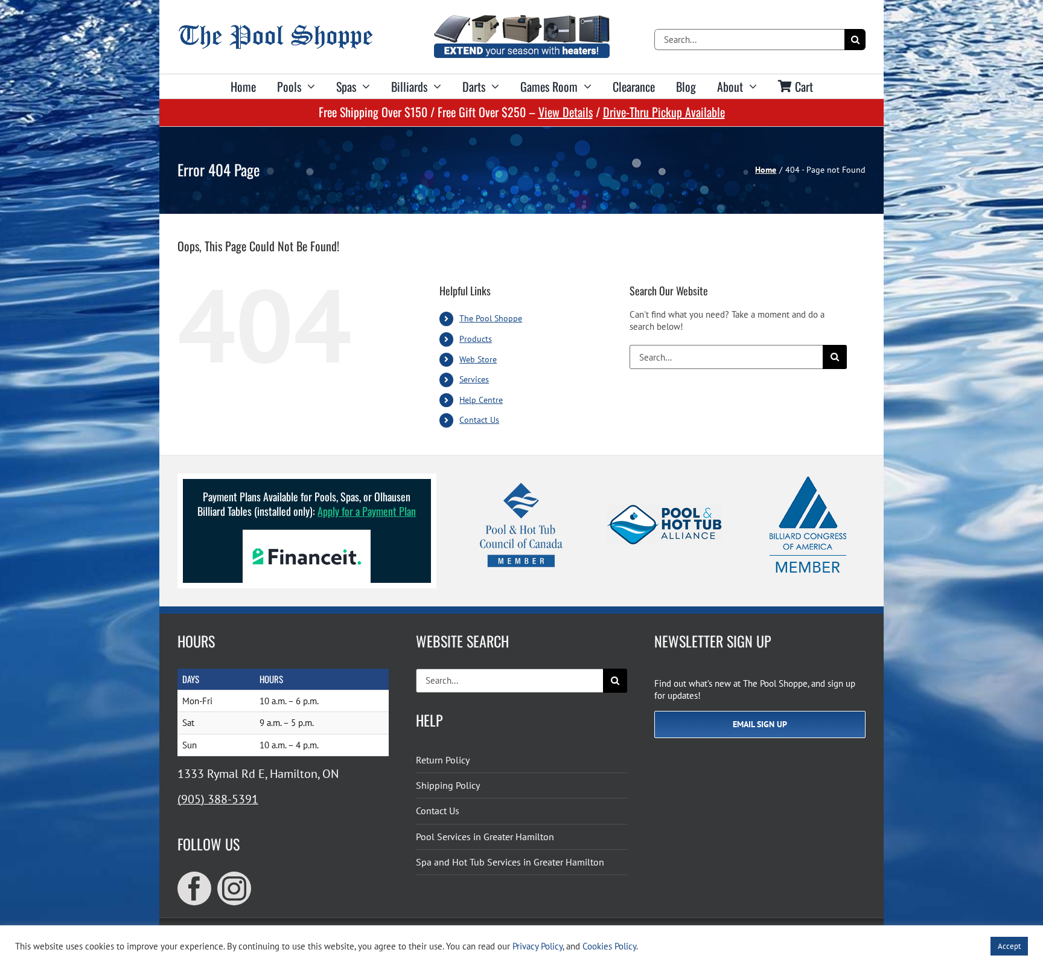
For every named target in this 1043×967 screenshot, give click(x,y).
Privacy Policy (537, 946)
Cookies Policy (609, 946)
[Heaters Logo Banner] (521, 19)
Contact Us (479, 419)
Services (474, 379)
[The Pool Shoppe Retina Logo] (275, 29)
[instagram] (234, 888)
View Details (565, 112)
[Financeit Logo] (307, 534)
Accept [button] (1009, 946)
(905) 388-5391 (217, 799)
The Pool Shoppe (490, 318)
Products (475, 338)
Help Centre (481, 399)
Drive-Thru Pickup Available (664, 112)
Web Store (478, 359)
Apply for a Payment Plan (366, 511)
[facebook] (194, 888)
